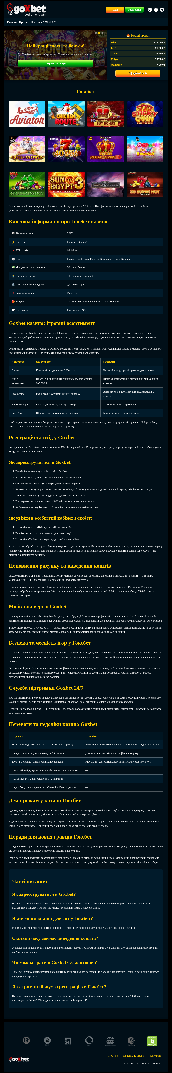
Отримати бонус (56, 63)
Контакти (155, 1055)
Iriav (113, 42)
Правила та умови (133, 1055)
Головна (12, 22)
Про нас (24, 22)
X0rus (114, 53)
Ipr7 (113, 48)
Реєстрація (134, 9)
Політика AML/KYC (43, 22)
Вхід (115, 9)
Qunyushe (116, 64)
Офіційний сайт (137, 73)
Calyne (115, 59)
